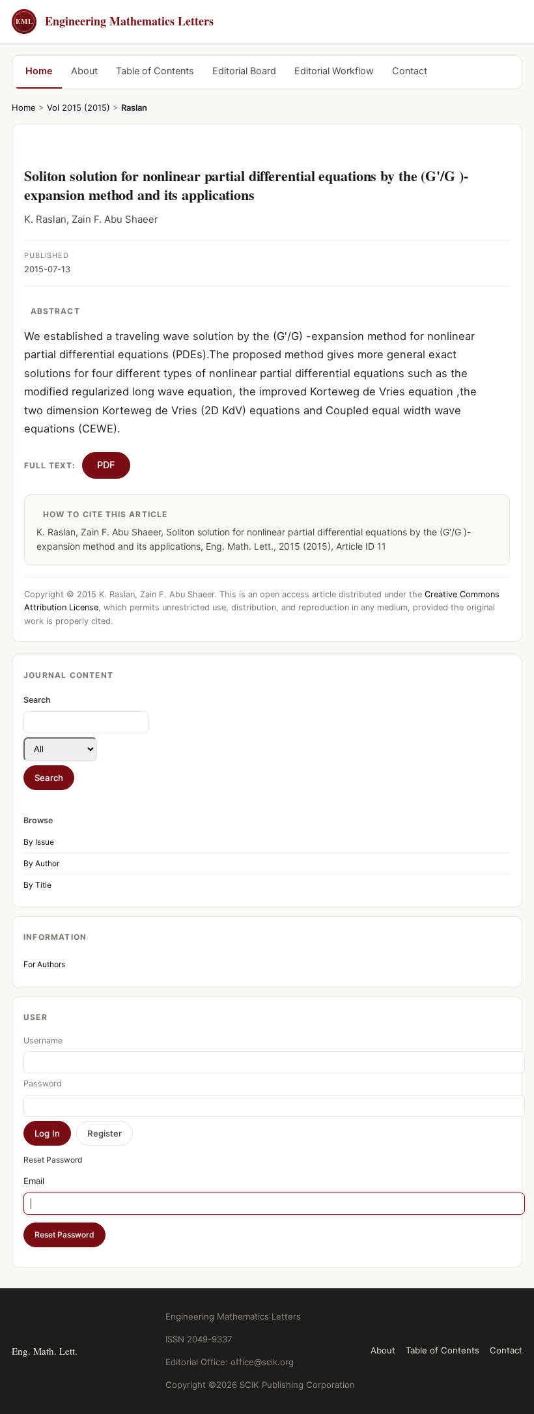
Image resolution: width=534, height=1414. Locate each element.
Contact (409, 71)
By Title (37, 885)
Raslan (134, 107)
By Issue (38, 842)
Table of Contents (155, 71)
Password (42, 1083)
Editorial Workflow (334, 71)
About (84, 71)
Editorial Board (244, 71)
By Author (41, 863)
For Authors (44, 964)
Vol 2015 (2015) (78, 107)
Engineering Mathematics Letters (115, 20)
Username (43, 1040)
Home (39, 71)
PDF (106, 465)
